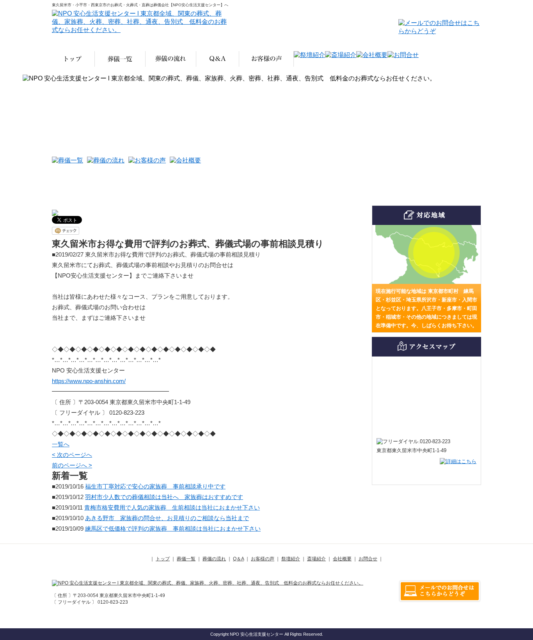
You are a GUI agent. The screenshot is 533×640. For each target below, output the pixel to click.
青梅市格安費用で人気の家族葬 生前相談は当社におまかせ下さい (172, 507)
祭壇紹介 (290, 559)
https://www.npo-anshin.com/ (89, 381)
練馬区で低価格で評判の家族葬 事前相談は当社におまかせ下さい (173, 528)
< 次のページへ (72, 454)
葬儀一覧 (186, 559)
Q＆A (238, 559)
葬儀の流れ (214, 559)
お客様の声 (262, 559)
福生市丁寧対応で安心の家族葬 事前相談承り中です (155, 486)
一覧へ (60, 444)
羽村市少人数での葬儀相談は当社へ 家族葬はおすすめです (164, 497)
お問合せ (368, 559)
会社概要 (342, 559)
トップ (163, 559)
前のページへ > (72, 465)
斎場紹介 (316, 559)
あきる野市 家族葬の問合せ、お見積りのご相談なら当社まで (167, 518)
